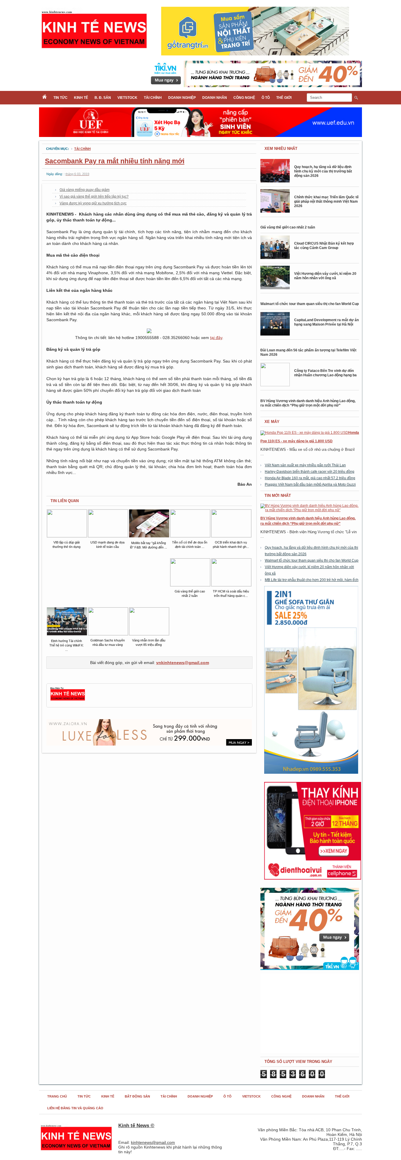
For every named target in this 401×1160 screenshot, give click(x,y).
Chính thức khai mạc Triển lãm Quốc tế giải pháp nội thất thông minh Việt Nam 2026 (326, 201)
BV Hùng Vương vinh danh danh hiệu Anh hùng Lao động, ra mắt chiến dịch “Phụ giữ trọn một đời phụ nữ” (307, 403)
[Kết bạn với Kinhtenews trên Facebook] (68, 699)
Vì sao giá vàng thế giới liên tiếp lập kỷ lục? (94, 196)
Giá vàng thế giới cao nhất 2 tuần (287, 227)
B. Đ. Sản (103, 98)
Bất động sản (137, 1096)
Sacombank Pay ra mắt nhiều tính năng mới (114, 161)
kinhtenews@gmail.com (153, 1142)
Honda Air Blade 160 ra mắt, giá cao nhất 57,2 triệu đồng (310, 478)
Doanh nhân (214, 98)
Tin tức (60, 98)
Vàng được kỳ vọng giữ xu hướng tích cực (93, 203)
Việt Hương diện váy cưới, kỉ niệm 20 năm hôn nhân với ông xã (325, 276)
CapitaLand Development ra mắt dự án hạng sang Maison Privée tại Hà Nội (326, 322)
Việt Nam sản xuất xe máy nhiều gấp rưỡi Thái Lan (305, 465)
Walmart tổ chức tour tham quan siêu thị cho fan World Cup (309, 304)
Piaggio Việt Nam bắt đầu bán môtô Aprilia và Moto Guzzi (310, 484)
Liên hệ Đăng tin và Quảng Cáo (75, 1108)
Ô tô (266, 98)
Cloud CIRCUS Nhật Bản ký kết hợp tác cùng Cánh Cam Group (324, 245)
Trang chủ (57, 1096)
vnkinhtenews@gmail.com (182, 662)
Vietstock (127, 98)
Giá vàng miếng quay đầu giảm (84, 190)
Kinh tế (81, 98)
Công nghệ (244, 98)
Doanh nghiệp (182, 98)
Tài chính (153, 98)
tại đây (216, 337)
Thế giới (284, 98)
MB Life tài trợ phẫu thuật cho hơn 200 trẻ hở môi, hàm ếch (311, 580)
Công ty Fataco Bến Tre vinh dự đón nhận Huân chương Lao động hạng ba (325, 373)
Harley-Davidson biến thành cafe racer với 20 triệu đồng (309, 472)
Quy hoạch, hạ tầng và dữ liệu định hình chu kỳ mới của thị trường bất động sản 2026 (323, 171)
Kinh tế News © (136, 1125)
